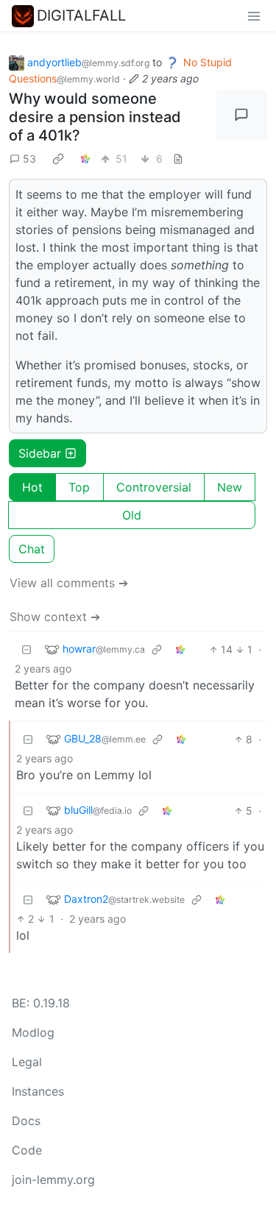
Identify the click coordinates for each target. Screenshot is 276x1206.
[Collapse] (26, 649)
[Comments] (241, 115)
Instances (38, 1091)
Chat (31, 549)
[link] (58, 159)
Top (79, 487)
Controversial (153, 487)
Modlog (33, 1032)
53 (29, 158)
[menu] (254, 15)
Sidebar (39, 453)
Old (131, 515)
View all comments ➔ (69, 582)
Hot (32, 487)
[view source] (178, 158)
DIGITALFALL (81, 15)
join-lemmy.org (53, 1179)
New (229, 487)
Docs (26, 1120)
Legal (27, 1061)
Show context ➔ (55, 616)
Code (27, 1150)
